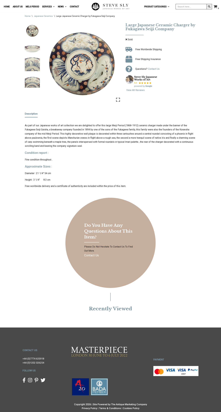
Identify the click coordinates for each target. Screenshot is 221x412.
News (61, 6)
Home (7, 6)
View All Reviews (135, 90)
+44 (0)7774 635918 (33, 358)
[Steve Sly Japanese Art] (110, 6)
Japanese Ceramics (43, 16)
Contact (74, 6)
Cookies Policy (131, 408)
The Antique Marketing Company (129, 404)
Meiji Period (32, 6)
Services (47, 6)
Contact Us (154, 69)
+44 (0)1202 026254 (33, 362)
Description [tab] (31, 113)
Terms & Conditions (110, 408)
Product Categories (155, 6)
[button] (118, 64)
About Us (18, 6)
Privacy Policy (89, 408)
